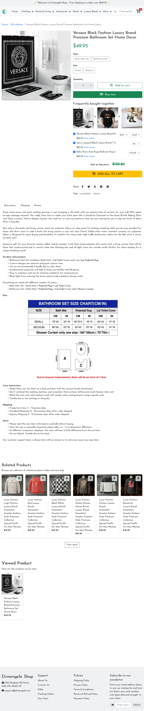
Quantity (78, 79)
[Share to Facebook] (82, 187)
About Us (43, 680)
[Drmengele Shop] (4, 11)
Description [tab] (10, 205)
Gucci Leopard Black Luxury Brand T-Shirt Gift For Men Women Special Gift (97, 143)
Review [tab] (37, 205)
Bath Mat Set (82, 59)
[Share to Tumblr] (94, 187)
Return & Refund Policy (86, 694)
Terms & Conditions (84, 689)
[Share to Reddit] (101, 187)
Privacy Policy (81, 685)
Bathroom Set (100, 59)
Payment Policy (81, 698)
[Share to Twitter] (89, 187)
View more (89, 138)
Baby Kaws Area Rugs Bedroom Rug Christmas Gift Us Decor (97, 152)
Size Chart (43, 698)
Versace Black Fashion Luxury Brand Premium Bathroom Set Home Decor (97, 134)
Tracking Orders (46, 694)
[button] (138, 11)
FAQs (40, 689)
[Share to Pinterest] (108, 187)
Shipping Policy (81, 680)
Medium (89, 70)
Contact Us (43, 685)
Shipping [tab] (25, 205)
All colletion (17, 25)
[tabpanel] (72, 326)
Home (5, 25)
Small (78, 70)
